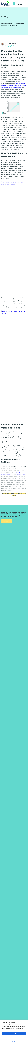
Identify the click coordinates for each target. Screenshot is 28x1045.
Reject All (14, 1041)
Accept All (14, 1033)
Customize (14, 1037)
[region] (14, 1032)
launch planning (20, 474)
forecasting (16, 472)
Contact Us (6, 521)
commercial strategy (7, 474)
